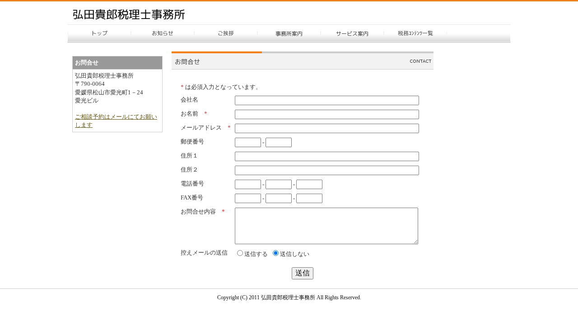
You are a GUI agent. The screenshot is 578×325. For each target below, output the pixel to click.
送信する (256, 254)
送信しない (294, 254)
